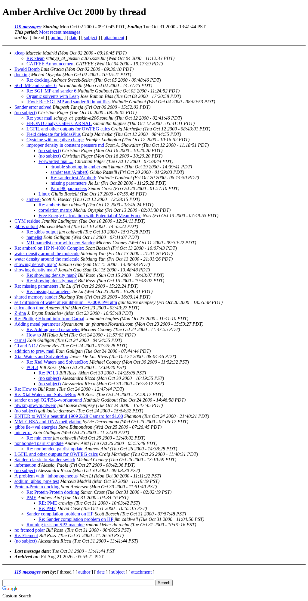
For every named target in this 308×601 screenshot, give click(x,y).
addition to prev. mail (34, 351)
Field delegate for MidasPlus (53, 134)
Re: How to (25, 389)
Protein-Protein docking (37, 486)
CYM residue (27, 221)
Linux (44, 193)
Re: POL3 (48, 372)
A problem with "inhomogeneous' (46, 475)
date (73, 37)
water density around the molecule (46, 253)
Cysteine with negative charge (55, 139)
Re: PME (47, 508)
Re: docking (38, 80)
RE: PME (47, 503)
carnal (20, 340)
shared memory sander (35, 296)
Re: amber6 (49, 204)
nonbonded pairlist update (38, 443)
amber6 (33, 199)
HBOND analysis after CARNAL (59, 123)
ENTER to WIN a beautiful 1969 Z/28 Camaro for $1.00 (68, 416)
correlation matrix (55, 210)
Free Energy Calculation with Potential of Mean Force (89, 215)
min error (23, 432)
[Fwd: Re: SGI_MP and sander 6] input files (68, 101)
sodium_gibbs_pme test (36, 481)
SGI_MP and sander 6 (35, 85)
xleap (19, 52)
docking (22, 74)
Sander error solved (32, 107)
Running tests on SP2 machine (55, 524)
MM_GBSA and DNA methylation (48, 421)
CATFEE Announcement (50, 63)
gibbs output (26, 226)
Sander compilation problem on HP (60, 513)
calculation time (29, 307)
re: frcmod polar (29, 530)
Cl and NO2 (26, 345)
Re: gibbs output (42, 231)
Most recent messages (59, 32)
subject (90, 37)
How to (33, 334)
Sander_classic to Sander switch (44, 459)
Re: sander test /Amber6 (73, 177)
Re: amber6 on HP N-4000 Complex (49, 248)
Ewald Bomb (27, 69)
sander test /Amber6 (69, 172)
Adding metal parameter (37, 324)
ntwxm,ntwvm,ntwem (35, 405)
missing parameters (69, 183)
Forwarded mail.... (55, 161)
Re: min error (39, 437)
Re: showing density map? (51, 275)
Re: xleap (35, 58)
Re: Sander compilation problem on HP (75, 519)
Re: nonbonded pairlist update (54, 448)
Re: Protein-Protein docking (52, 492)
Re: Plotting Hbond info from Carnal (49, 318)
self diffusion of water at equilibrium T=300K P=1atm (65, 302)
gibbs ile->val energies (35, 427)
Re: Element (26, 535)
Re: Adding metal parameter (53, 329)
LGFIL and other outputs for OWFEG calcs (68, 128)
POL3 (32, 367)
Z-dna (20, 313)
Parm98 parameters (69, 188)
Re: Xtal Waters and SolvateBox (57, 362)
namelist (34, 237)
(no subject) (25, 112)
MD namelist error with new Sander (60, 242)
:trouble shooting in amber (75, 166)
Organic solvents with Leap (52, 96)
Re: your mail (39, 118)
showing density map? (35, 264)
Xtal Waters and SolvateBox (41, 356)
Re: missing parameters (36, 286)
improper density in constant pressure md (65, 145)
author (57, 37)
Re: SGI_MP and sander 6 (51, 90)
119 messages (27, 26)
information (25, 465)
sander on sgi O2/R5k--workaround (48, 399)
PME (31, 497)
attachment (114, 37)
